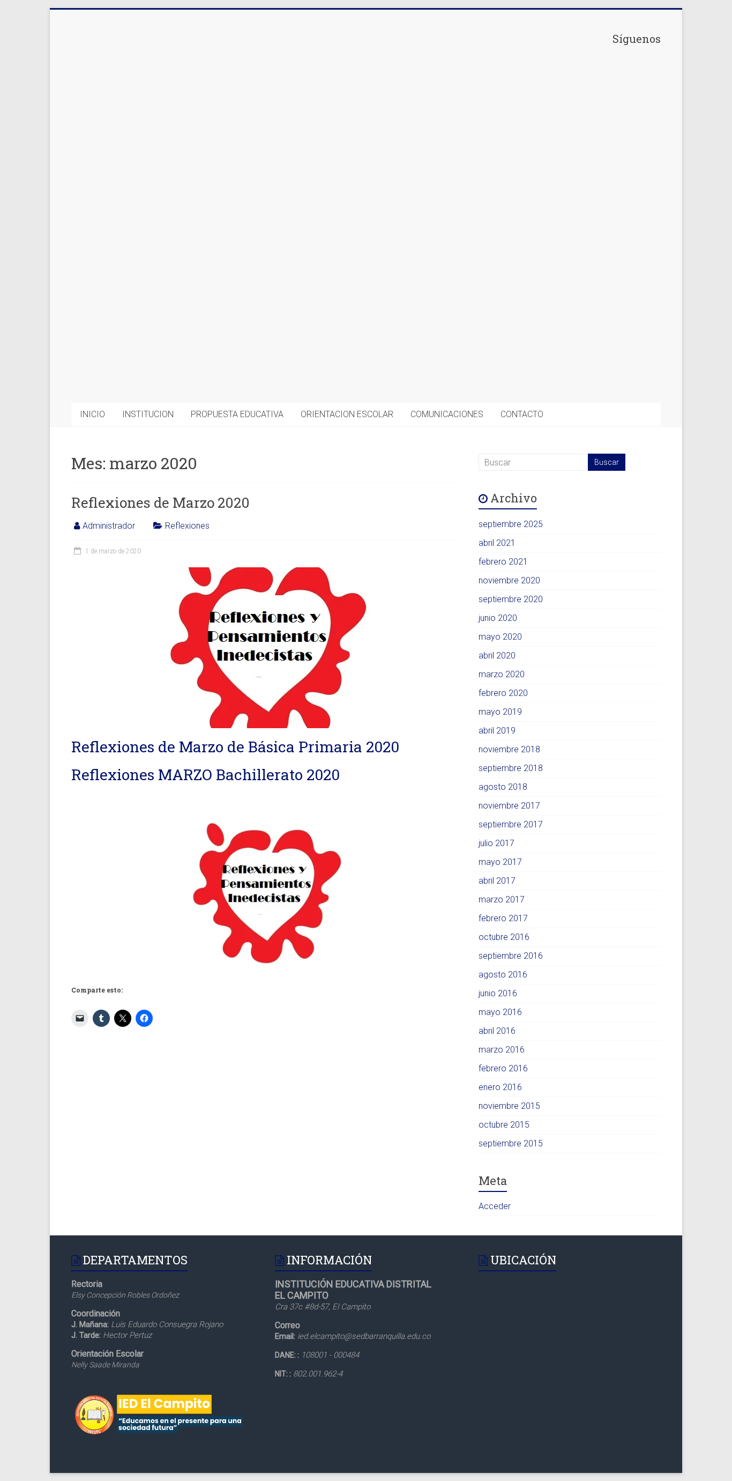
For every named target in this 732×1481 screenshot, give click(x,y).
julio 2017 (496, 843)
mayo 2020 (500, 637)
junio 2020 (498, 618)
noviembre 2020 (509, 580)
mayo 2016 (500, 1012)
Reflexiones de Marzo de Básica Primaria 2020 (235, 747)
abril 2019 (497, 730)
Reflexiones (187, 526)
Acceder (495, 1206)
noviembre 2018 (509, 749)
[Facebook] (580, 126)
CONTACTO (522, 414)
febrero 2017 (503, 918)
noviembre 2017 (509, 806)
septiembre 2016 (511, 956)
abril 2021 (497, 543)
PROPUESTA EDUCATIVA (237, 414)
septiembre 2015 (511, 1143)
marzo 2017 (502, 899)
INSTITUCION (148, 414)
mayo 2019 (500, 712)
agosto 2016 (503, 974)
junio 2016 (498, 993)
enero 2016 (500, 1087)
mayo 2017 (500, 862)
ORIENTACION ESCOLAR (347, 414)
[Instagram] (580, 292)
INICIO (92, 414)
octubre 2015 (504, 1125)
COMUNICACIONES (446, 414)
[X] (580, 209)
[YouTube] (580, 376)
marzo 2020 (502, 674)
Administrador (109, 526)
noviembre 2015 (509, 1106)
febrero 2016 (503, 1068)
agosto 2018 (503, 787)
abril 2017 (497, 881)
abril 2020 (497, 655)
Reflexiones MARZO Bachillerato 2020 (205, 774)
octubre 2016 (504, 937)
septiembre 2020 (511, 599)
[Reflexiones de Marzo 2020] (264, 572)
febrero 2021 (503, 562)
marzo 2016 (502, 1050)
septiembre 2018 (511, 768)
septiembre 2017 (511, 824)
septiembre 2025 (511, 524)
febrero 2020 (503, 693)
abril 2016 (497, 1031)
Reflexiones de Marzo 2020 (160, 502)
